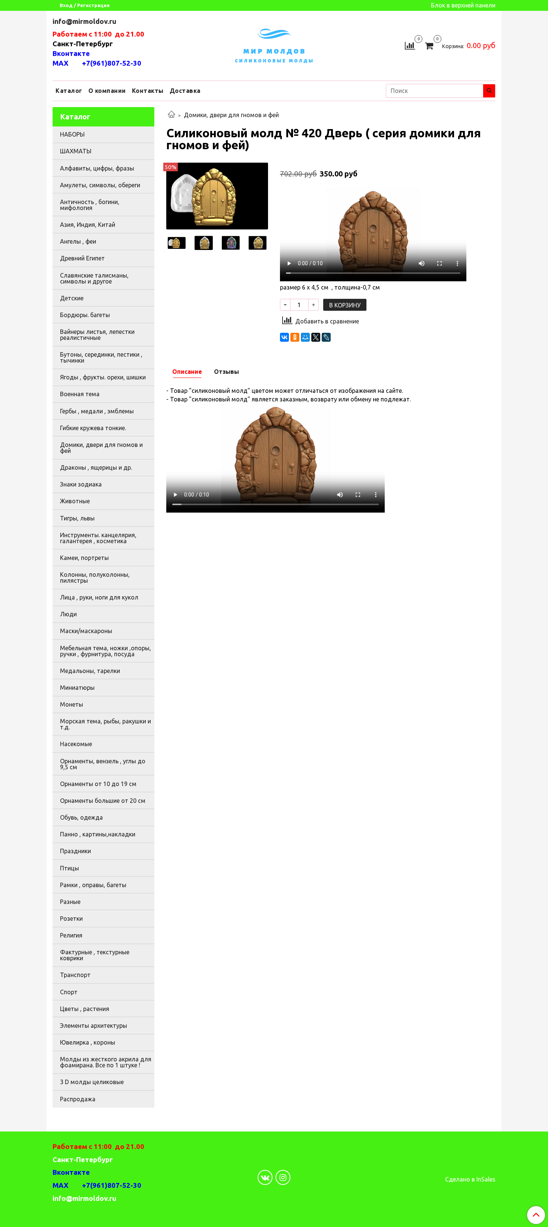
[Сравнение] (410, 44)
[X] (315, 337)
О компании (107, 90)
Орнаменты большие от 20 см (102, 800)
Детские (72, 298)
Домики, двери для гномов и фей (231, 115)
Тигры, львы (77, 518)
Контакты (148, 90)
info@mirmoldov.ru (85, 21)
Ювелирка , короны (87, 1042)
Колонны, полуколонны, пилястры (95, 577)
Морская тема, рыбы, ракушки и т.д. (105, 724)
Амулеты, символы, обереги (100, 185)
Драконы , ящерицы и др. (96, 467)
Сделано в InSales (470, 1179)
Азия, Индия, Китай (87, 224)
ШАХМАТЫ (75, 151)
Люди (68, 614)
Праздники (75, 851)
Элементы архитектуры (93, 1025)
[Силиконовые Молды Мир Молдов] (273, 44)
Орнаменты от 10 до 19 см (98, 783)
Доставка (185, 90)
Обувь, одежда (81, 817)
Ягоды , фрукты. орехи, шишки (103, 377)
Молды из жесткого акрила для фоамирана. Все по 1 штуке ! (105, 1062)
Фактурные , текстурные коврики (94, 955)
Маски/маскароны (86, 630)
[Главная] (171, 115)
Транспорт (75, 974)
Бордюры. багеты (85, 315)
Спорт (69, 992)
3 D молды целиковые (92, 1082)
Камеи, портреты (84, 557)
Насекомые (76, 744)
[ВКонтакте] (284, 337)
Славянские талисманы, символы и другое (94, 278)
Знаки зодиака (81, 484)
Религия (71, 935)
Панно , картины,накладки (97, 834)
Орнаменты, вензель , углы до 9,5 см (102, 764)
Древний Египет (82, 258)
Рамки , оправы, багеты (93, 885)
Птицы (69, 868)
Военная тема (80, 394)
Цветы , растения (84, 1008)
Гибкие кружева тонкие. (93, 428)
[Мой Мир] (305, 337)
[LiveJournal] (326, 337)
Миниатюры (77, 687)
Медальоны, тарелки (90, 670)
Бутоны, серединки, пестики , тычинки (101, 357)
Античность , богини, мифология (89, 204)
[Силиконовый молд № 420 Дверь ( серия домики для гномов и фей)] (217, 195)
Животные (75, 501)
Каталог (69, 90)
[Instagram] (282, 1177)
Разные (70, 901)
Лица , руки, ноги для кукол (99, 597)
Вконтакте (71, 53)
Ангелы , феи (78, 241)
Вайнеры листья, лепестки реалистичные (97, 334)
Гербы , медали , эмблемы (97, 411)
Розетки (71, 918)
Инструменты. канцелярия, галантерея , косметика (98, 538)
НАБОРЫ (72, 134)
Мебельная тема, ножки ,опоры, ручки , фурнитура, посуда (105, 651)
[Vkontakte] (265, 1177)
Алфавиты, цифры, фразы (97, 168)
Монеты (71, 704)
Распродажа (77, 1099)
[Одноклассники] (294, 337)
